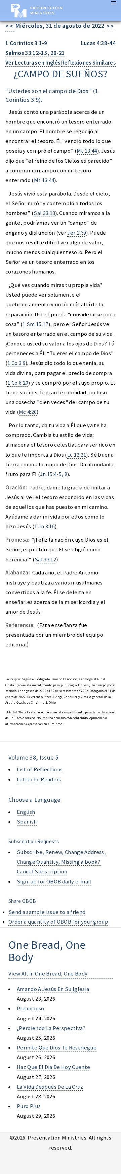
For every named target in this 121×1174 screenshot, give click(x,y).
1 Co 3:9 (16, 363)
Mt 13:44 (87, 150)
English (26, 811)
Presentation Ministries (46, 10)
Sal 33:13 (44, 213)
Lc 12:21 (76, 454)
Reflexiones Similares (88, 62)
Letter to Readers (39, 779)
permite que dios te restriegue (56, 1047)
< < (10, 26)
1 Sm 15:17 (35, 324)
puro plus (29, 1106)
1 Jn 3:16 (44, 526)
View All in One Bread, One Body (47, 973)
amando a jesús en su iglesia (53, 989)
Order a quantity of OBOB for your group (58, 921)
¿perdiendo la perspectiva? (51, 1028)
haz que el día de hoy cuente (53, 1067)
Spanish (27, 821)
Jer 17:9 (76, 232)
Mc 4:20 (28, 411)
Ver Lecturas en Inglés (32, 62)
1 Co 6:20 (17, 382)
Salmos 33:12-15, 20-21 (35, 53)
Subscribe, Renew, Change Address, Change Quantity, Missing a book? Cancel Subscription (61, 862)
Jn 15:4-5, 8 (53, 474)
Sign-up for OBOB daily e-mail (54, 881)
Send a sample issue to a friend (46, 912)
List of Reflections (40, 769)
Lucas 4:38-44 (98, 43)
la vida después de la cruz (50, 1086)
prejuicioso (30, 1008)
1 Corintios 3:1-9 (26, 43)
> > (109, 26)
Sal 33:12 (45, 559)
